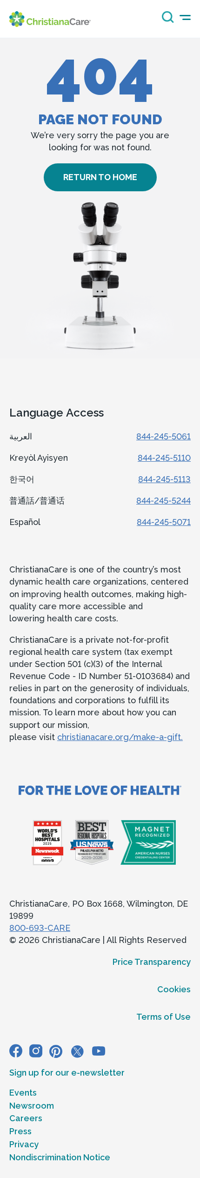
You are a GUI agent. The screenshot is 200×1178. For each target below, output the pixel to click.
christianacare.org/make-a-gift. (120, 737)
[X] (77, 1051)
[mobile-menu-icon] (185, 17)
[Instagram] (35, 1051)
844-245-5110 (164, 458)
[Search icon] (165, 20)
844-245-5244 (163, 500)
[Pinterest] (55, 1051)
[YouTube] (98, 1051)
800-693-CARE (39, 928)
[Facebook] (15, 1051)
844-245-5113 (164, 479)
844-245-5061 (163, 436)
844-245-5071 (164, 522)
